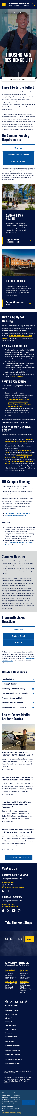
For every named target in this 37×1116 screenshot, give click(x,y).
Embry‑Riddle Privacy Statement (11, 1112)
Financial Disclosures (12, 1050)
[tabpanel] (18, 656)
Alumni (7, 1018)
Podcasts (8, 1033)
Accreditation (9, 1041)
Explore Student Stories (18, 858)
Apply (30, 939)
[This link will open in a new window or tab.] (6, 1001)
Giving (7, 1022)
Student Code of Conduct (12, 703)
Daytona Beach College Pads (16, 513)
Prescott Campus (11, 982)
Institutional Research (12, 1054)
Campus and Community (13, 13)
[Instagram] (8, 891)
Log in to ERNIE (12, 1005)
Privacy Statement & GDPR (15, 1079)
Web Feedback (13, 1081)
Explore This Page (17, 79)
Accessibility (8, 1077)
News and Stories (11, 1036)
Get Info (8, 939)
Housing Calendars (16, 376)
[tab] (18, 147)
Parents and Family (11, 1010)
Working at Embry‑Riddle (13, 1059)
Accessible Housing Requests (14, 707)
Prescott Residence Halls (15, 303)
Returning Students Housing (13, 689)
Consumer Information (12, 1045)
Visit (20, 939)
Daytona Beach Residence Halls (13, 240)
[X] (8, 910)
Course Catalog (10, 1029)
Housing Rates (8, 679)
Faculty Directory (11, 1014)
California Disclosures (12, 1063)
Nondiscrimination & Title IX (23, 1077)
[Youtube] (13, 910)
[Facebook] (3, 891)
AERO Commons (10, 1025)
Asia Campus (24, 982)
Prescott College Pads (14, 515)
